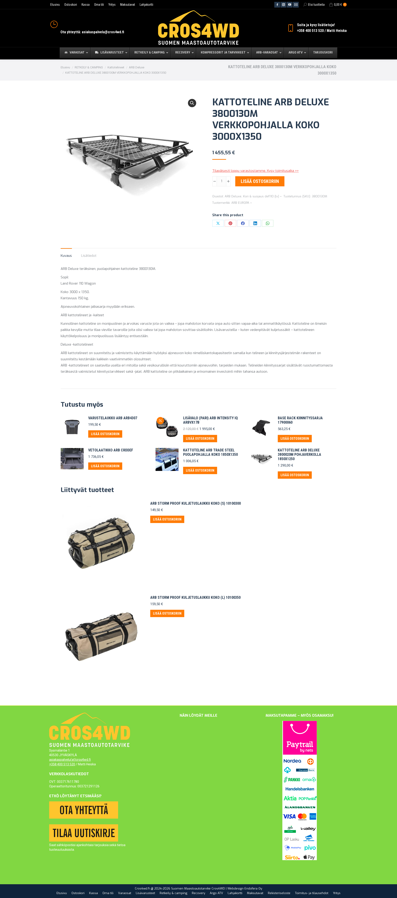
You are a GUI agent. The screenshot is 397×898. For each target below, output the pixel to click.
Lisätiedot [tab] (88, 255)
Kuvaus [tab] (66, 255)
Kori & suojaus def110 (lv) (261, 196)
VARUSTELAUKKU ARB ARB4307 (112, 418)
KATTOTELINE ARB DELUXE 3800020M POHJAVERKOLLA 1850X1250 (299, 454)
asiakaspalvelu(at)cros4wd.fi (70, 759)
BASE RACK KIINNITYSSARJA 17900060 (300, 420)
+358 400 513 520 (62, 764)
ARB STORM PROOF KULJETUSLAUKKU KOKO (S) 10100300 (195, 503)
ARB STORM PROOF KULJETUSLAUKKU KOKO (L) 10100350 (195, 597)
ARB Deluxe (233, 196)
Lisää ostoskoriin (260, 181)
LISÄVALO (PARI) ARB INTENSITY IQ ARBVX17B (210, 420)
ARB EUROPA (240, 203)
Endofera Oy (253, 888)
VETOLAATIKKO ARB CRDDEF (110, 450)
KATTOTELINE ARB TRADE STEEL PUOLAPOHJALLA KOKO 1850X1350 (210, 452)
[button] (192, 103)
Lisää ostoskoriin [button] (105, 434)
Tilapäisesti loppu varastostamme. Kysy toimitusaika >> (255, 170)
